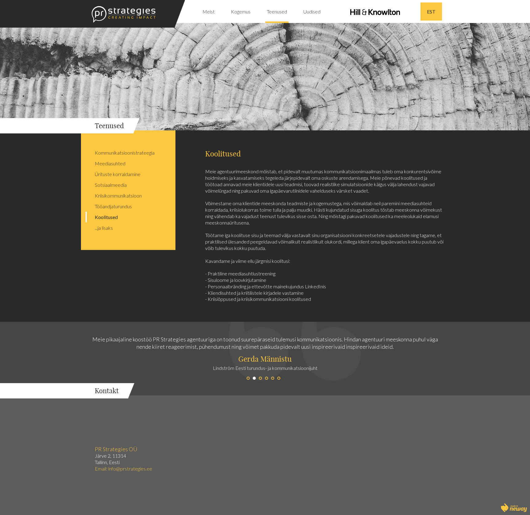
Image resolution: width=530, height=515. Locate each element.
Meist (208, 11)
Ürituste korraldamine (117, 174)
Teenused (277, 11)
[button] (132, 358)
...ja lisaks (104, 228)
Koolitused (106, 217)
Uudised (312, 11)
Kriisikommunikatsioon (118, 195)
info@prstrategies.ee (130, 468)
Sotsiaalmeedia (111, 185)
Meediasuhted (110, 163)
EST (431, 11)
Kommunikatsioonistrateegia (125, 153)
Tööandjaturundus (113, 206)
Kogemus (241, 11)
